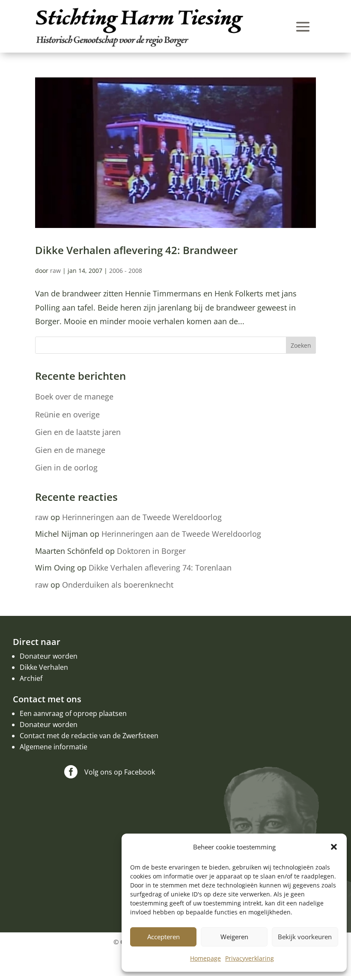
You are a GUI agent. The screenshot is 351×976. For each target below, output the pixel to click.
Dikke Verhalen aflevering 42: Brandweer (136, 250)
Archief (31, 678)
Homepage (205, 958)
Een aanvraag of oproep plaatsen (73, 713)
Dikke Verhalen (44, 667)
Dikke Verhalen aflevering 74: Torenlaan (160, 567)
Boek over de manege (74, 396)
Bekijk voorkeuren (305, 936)
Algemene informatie (53, 746)
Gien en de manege (70, 450)
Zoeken (301, 345)
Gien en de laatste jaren (78, 432)
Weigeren (234, 936)
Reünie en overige (67, 414)
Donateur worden (48, 656)
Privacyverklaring (249, 958)
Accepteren (163, 936)
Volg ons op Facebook (119, 772)
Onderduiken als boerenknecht (117, 585)
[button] (334, 847)
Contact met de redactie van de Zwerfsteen (89, 735)
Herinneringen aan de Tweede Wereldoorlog (142, 517)
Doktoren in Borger (151, 551)
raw (55, 270)
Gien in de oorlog (66, 467)
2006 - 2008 (125, 270)
